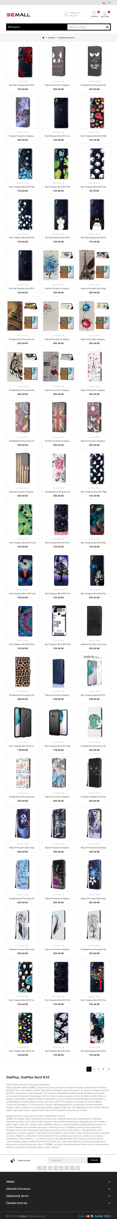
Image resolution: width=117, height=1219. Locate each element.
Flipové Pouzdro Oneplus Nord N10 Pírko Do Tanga (69, 949)
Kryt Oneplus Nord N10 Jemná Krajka (63, 136)
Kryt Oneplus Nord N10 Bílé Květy (25, 237)
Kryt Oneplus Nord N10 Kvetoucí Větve (63, 543)
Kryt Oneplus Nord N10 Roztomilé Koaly (64, 1051)
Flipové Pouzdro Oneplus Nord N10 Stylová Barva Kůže (71, 695)
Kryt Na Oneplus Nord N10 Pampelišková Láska (32, 288)
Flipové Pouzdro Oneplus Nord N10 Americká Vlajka (34, 492)
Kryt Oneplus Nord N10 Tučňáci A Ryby (28, 1000)
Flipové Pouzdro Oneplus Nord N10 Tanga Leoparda (70, 848)
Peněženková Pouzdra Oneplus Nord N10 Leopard (33, 695)
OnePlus (51, 38)
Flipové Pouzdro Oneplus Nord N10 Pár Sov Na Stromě (71, 339)
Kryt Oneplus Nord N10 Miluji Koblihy (98, 136)
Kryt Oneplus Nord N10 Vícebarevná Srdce (29, 1051)
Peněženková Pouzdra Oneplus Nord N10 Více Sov (33, 797)
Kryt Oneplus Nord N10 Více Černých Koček (65, 1000)
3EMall (23, 1216)
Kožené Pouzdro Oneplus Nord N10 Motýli (29, 136)
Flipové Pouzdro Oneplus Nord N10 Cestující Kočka (69, 390)
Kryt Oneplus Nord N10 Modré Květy (26, 187)
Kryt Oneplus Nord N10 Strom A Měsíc (63, 593)
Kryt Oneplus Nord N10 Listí (22, 543)
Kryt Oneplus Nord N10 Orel (22, 593)
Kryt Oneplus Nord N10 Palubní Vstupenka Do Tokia (70, 644)
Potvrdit (94, 1160)
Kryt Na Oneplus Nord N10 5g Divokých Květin (31, 85)
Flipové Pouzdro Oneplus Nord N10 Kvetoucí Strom (69, 288)
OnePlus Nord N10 (66, 38)
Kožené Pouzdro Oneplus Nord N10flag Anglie (67, 441)
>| (108, 1069)
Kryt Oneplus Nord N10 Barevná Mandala (29, 644)
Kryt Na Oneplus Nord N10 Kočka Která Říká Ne (67, 237)
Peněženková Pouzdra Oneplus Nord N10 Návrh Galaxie (36, 441)
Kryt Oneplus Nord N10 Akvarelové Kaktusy (66, 187)
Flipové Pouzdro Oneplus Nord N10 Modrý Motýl (68, 797)
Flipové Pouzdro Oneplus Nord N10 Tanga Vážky (68, 898)
